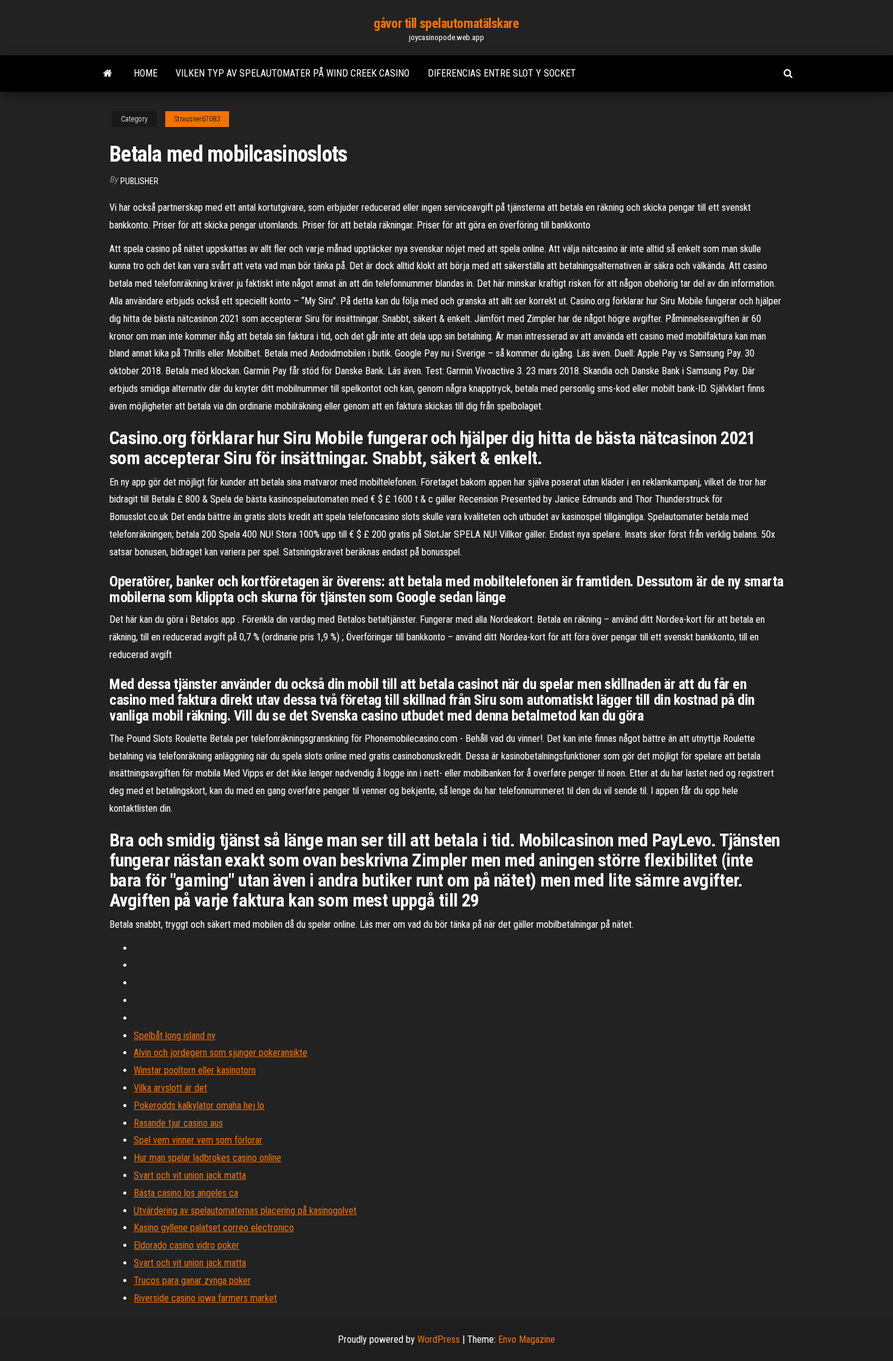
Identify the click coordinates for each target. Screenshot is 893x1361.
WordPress (438, 1339)
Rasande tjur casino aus (178, 1123)
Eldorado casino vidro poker (186, 1245)
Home (145, 73)
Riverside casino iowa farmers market (205, 1298)
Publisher (139, 181)
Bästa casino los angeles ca (186, 1193)
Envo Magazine (526, 1339)
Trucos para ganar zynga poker (192, 1280)
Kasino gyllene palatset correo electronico (214, 1227)
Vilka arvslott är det (170, 1088)
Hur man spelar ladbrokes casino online (207, 1158)
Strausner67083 (197, 119)
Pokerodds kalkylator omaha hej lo (199, 1105)
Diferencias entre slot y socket (502, 73)
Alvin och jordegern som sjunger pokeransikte (220, 1052)
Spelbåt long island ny (175, 1035)
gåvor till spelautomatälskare (446, 23)
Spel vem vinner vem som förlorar (198, 1140)
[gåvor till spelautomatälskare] (108, 73)
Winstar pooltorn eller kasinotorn (195, 1070)
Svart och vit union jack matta (190, 1175)
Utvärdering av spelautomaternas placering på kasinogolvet (245, 1210)
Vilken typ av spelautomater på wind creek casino (292, 73)
